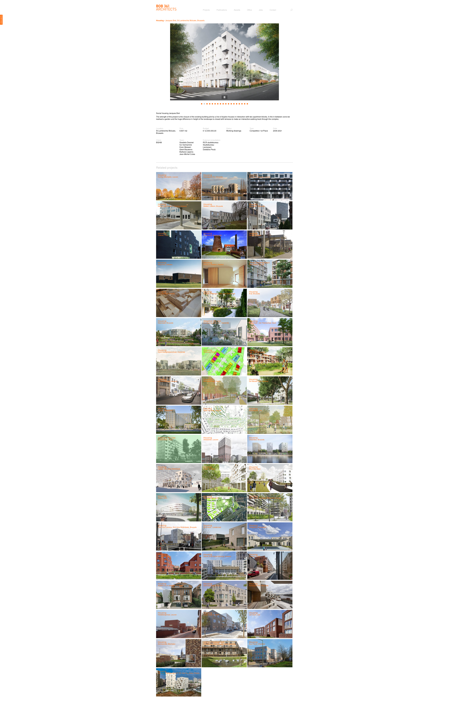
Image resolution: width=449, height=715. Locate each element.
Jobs (261, 10)
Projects (206, 10)
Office (249, 10)
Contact (273, 10)
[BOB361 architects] (166, 8)
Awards (237, 10)
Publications (222, 10)
